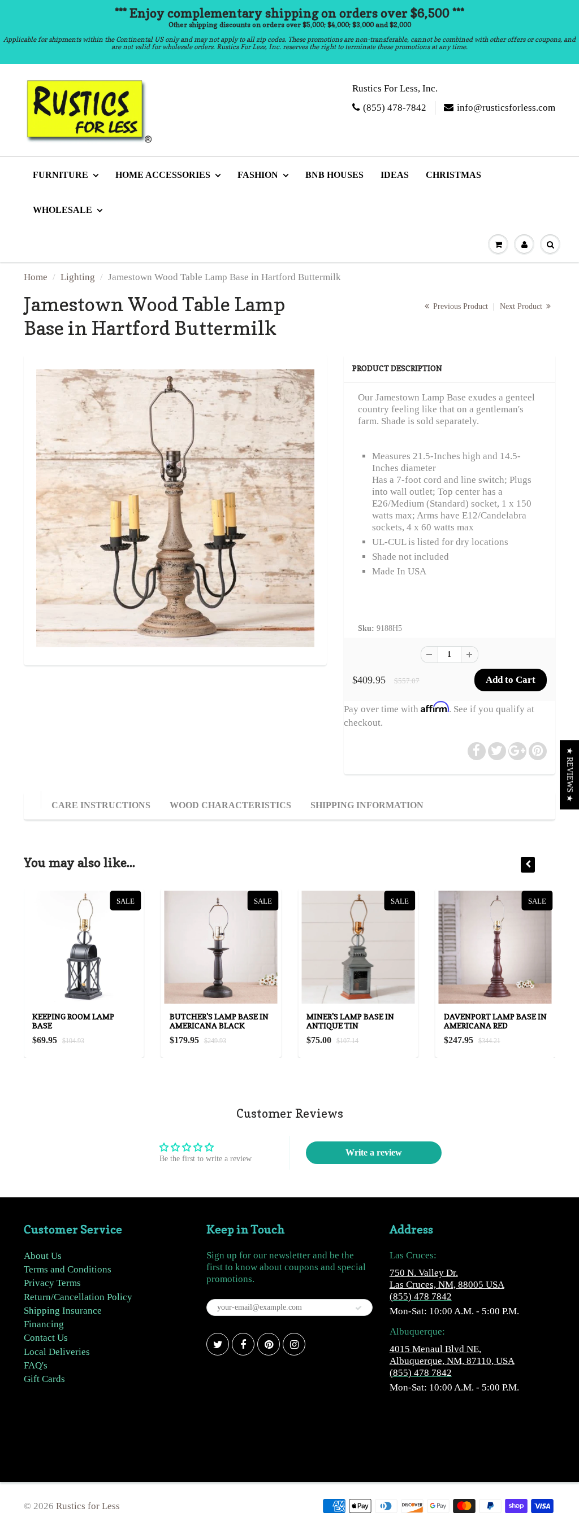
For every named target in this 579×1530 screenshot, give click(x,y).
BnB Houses (334, 175)
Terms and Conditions (67, 1269)
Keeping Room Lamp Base (73, 1021)
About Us (43, 1255)
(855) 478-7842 (394, 107)
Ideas (395, 175)
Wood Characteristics (230, 805)
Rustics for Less (88, 1506)
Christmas (453, 175)
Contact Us (46, 1337)
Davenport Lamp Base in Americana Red (495, 1021)
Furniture (60, 175)
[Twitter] (217, 1344)
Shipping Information (367, 805)
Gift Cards (44, 1379)
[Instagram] (294, 1344)
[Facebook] (243, 1344)
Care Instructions (100, 805)
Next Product (522, 306)
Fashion (257, 175)
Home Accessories (162, 175)
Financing (44, 1324)
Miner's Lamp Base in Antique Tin (350, 1021)
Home (35, 277)
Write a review (373, 1152)
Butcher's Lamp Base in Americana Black (219, 1021)
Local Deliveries (57, 1351)
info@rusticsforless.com (506, 107)
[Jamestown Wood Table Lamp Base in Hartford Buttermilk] (175, 508)
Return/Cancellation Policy (78, 1297)
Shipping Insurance (63, 1310)
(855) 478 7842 (421, 1296)
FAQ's (35, 1365)
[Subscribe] (358, 1308)
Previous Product (459, 306)
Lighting (78, 277)
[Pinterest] (268, 1344)
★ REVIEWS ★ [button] (569, 774)
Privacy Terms (52, 1283)
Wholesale (62, 210)
